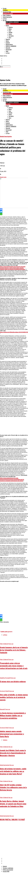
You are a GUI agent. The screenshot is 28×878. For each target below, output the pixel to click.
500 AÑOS (8, 24)
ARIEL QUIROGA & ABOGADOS (12, 22)
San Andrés (11, 36)
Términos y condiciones (8, 868)
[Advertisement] (14, 836)
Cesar (10, 31)
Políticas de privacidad (8, 870)
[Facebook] (14, 209)
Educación (8, 48)
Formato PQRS (6, 871)
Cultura (7, 41)
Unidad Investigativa (7, 17)
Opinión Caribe (3, 177)
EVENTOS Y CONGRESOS (11, 46)
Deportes (8, 39)
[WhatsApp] (14, 214)
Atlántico (11, 27)
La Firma (5, 19)
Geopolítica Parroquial (8, 13)
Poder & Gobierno (7, 15)
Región (7, 25)
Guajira (10, 34)
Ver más (4, 20)
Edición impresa (9, 44)
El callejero (5, 10)
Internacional (8, 49)
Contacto (5, 866)
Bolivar (10, 29)
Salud (7, 51)
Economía (8, 43)
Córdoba (10, 32)
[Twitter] (14, 212)
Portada (4, 8)
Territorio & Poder (7, 12)
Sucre (10, 37)
